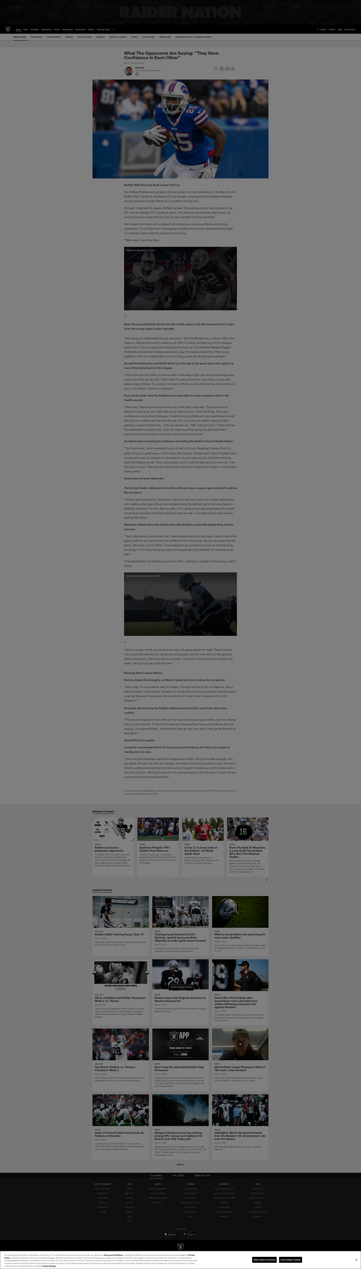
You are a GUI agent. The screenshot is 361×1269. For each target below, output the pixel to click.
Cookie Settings (49, 1266)
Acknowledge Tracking (291, 1260)
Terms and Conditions (113, 1255)
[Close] (356, 1260)
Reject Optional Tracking (264, 1260)
